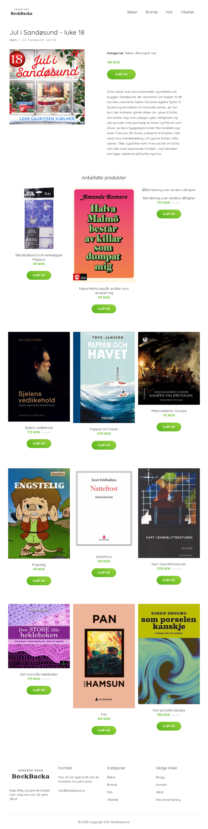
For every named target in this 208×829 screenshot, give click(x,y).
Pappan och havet (104, 429)
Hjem (13, 40)
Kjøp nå (121, 74)
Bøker (132, 12)
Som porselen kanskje (169, 710)
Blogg (160, 777)
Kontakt (161, 785)
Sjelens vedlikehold (39, 428)
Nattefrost (104, 557)
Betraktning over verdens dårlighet (169, 198)
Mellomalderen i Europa (169, 411)
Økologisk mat (145, 53)
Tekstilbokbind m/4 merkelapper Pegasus (39, 257)
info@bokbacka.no (71, 790)
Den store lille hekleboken (39, 674)
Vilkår (160, 792)
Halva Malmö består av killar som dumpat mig (104, 291)
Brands (152, 12)
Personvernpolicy (168, 800)
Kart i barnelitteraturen (169, 564)
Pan (104, 714)
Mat (169, 12)
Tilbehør (187, 12)
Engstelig (39, 565)
